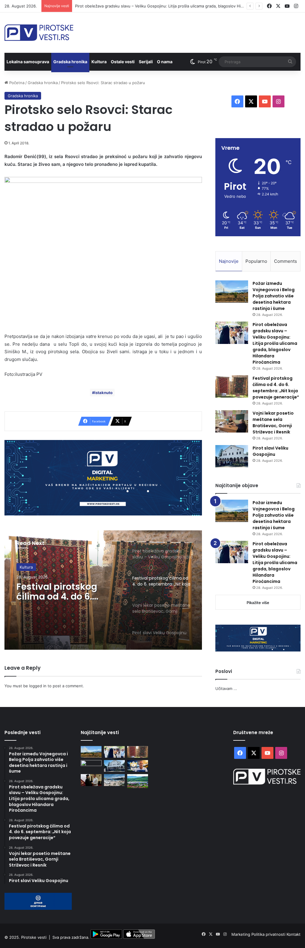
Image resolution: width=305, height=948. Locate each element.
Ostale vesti (123, 61)
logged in (37, 685)
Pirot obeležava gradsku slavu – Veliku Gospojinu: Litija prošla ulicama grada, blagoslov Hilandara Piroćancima (176, 6)
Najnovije (229, 261)
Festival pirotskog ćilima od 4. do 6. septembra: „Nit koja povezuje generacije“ (63, 591)
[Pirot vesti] (38, 32)
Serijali (146, 61)
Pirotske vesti (33, 937)
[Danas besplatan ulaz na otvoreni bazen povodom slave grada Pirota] (114, 780)
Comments (285, 261)
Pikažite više (258, 602)
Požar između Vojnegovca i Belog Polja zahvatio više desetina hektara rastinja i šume (274, 295)
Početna (16, 82)
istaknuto (103, 392)
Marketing (241, 934)
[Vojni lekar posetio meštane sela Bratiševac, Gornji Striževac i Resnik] (231, 421)
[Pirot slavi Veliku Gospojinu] (231, 456)
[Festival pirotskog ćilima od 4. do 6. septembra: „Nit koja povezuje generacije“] (231, 386)
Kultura (99, 61)
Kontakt (294, 934)
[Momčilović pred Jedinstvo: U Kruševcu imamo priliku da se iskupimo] (137, 766)
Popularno (256, 261)
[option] (103, 590)
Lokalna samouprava (28, 61)
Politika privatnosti (269, 934)
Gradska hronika (70, 61)
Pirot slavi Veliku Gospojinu (270, 451)
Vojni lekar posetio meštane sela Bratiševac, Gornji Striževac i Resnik (273, 422)
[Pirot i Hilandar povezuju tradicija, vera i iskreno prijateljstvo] (91, 780)
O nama (164, 61)
